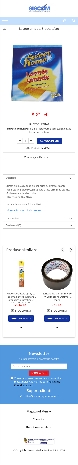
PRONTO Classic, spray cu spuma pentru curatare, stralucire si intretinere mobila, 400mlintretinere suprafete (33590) (21, 297)
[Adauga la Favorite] (21, 327)
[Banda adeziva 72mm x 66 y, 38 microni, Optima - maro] (57, 274)
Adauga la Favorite (37, 157)
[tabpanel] (39, 72)
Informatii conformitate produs (23, 210)
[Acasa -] (39, 8)
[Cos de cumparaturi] (65, 20)
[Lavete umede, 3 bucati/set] (39, 72)
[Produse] (5, 21)
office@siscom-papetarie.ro (41, 396)
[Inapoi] (3, 29)
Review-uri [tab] (13, 225)
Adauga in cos (49, 141)
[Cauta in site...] (73, 20)
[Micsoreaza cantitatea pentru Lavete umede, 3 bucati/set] (20, 141)
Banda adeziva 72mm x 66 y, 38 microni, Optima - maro (57, 297)
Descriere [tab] (11, 177)
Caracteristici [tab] (13, 218)
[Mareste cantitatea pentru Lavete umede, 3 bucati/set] (31, 141)
